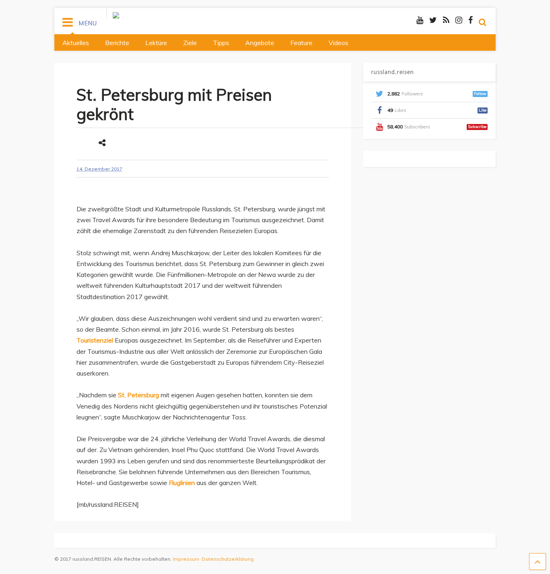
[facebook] (470, 20)
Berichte (117, 43)
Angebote (259, 43)
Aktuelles (75, 43)
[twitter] (433, 20)
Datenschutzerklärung (228, 559)
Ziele (190, 43)
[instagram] (458, 20)
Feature (301, 43)
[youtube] (419, 20)
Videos (338, 43)
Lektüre (156, 43)
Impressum (186, 559)
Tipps (221, 43)
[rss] (446, 20)
